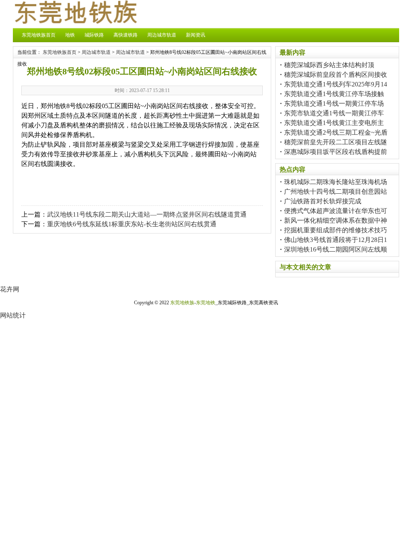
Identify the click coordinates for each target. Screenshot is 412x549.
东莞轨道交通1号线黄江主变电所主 (334, 122)
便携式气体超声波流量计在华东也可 (335, 210)
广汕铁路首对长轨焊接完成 (322, 201)
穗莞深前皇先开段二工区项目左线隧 (335, 142)
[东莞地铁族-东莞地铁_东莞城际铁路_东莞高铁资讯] (75, 21)
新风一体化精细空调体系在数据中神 (335, 220)
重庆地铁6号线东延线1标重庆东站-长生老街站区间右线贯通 (131, 224)
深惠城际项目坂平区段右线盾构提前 (335, 151)
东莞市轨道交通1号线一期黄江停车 (334, 113)
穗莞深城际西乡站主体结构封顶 (329, 64)
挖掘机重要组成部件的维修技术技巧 (335, 230)
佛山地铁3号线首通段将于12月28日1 (335, 239)
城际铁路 (94, 35)
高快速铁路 (125, 35)
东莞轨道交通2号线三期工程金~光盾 (335, 132)
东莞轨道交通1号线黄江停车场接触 (334, 93)
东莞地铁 (205, 302)
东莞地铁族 (182, 302)
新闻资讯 (195, 35)
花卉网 (9, 289)
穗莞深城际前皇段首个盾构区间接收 (335, 74)
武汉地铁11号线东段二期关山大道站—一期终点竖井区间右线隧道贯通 (147, 214)
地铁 (70, 35)
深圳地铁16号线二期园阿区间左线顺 (335, 249)
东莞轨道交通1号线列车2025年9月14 (335, 84)
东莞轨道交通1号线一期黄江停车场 (334, 103)
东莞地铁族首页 (39, 35)
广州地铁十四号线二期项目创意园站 (335, 191)
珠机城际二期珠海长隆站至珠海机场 (335, 181)
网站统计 (13, 315)
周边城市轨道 (161, 35)
